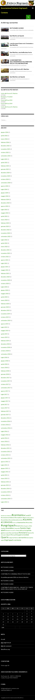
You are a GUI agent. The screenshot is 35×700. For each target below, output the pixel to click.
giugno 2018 (4, 361)
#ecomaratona (5, 517)
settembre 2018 (5, 354)
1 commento (23, 65)
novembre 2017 (5, 381)
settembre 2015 (5, 458)
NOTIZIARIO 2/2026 (7, 570)
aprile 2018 (4, 364)
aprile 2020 (4, 297)
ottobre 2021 (5, 256)
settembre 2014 (5, 498)
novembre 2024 (5, 176)
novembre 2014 (5, 492)
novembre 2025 (5, 149)
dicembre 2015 (5, 448)
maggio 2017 (4, 401)
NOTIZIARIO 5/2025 (7, 584)
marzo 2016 (4, 441)
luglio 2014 (4, 502)
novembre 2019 (5, 314)
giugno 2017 (4, 398)
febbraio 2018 (5, 371)
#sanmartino (21, 522)
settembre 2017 (5, 387)
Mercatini (11, 533)
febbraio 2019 (5, 340)
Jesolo (7, 533)
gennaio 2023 (5, 226)
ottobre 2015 (5, 455)
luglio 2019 (4, 327)
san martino (22, 537)
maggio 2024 (4, 196)
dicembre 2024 (5, 172)
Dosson (8, 530)
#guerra (25, 517)
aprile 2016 (4, 438)
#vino (22, 526)
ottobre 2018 (5, 350)
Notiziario (23, 533)
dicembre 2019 (5, 310)
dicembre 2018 (5, 344)
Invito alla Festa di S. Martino (19, 69)
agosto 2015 (4, 461)
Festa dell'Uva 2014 (6, 100)
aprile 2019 (4, 334)
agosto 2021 (4, 260)
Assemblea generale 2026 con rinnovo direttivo (14, 577)
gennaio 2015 (5, 485)
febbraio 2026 (5, 142)
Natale (16, 533)
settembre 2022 (5, 236)
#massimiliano (4, 520)
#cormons (18, 515)
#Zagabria (26, 526)
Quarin (4, 537)
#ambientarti (4, 515)
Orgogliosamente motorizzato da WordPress (12, 697)
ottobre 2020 (5, 283)
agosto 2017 (4, 391)
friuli (25, 530)
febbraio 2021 (5, 273)
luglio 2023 (4, 209)
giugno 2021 (4, 266)
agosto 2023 (4, 206)
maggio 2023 (4, 213)
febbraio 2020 (5, 303)
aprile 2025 (4, 162)
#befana (9, 515)
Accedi (3, 639)
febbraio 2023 (5, 223)
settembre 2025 (5, 156)
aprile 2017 (4, 404)
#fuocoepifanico (19, 517)
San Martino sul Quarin (17, 77)
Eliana (20, 30)
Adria (30, 526)
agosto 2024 (4, 186)
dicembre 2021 (5, 250)
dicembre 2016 (5, 418)
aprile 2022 (4, 243)
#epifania (12, 517)
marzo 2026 (4, 139)
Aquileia (3, 528)
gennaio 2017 (5, 414)
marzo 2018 (4, 367)
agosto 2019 (4, 324)
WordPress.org (5, 649)
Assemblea (10, 528)
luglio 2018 (4, 357)
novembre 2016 (5, 421)
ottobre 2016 (5, 424)
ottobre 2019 (5, 317)
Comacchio (17, 528)
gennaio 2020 (5, 307)
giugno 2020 (4, 290)
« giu (2, 627)
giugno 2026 (4, 132)
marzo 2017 (4, 408)
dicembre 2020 (5, 277)
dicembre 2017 (5, 377)
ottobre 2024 (5, 179)
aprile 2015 (4, 475)
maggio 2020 (4, 293)
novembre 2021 (5, 253)
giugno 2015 (4, 468)
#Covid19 (27, 515)
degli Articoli (6, 642)
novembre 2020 (5, 280)
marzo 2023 (4, 219)
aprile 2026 (4, 135)
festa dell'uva (20, 530)
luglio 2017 (4, 394)
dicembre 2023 (5, 203)
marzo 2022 (4, 246)
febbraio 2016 (5, 445)
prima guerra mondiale (22, 535)
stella (2, 540)
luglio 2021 (4, 263)
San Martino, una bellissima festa (21, 52)
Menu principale (33, 8)
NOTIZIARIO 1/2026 (7, 580)
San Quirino (30, 537)
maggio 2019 (4, 330)
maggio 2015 (4, 471)
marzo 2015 (4, 478)
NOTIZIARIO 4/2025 (17, 28)
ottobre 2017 (5, 384)
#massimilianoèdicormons (16, 520)
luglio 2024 (4, 189)
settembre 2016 (5, 428)
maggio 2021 (4, 270)
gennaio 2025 (5, 169)
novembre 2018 (5, 347)
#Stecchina (29, 522)
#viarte (18, 526)
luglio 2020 (4, 287)
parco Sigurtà (7, 535)
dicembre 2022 (5, 230)
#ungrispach (8, 525)
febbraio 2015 (5, 482)
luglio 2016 (4, 431)
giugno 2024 (4, 193)
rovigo (10, 537)
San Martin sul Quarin (17, 36)
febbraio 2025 (5, 166)
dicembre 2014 (5, 488)
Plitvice (12, 535)
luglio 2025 (4, 159)
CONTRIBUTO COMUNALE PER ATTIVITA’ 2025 (15, 574)
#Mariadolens (31, 517)
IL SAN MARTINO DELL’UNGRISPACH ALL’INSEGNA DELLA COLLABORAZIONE (21, 61)
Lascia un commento (28, 30)
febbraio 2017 (5, 411)
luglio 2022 (4, 240)
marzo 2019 (4, 337)
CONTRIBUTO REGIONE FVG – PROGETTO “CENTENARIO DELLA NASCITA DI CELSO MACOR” (17, 588)
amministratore (23, 38)
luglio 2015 (4, 465)
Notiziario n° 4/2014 (6, 97)
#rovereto (15, 522)
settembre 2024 (5, 182)
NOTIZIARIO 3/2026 (7, 567)
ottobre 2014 (5, 495)
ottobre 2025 (5, 152)
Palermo (29, 533)
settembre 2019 (5, 320)
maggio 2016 (4, 435)
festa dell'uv (13, 530)
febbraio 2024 (5, 199)
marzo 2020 (4, 300)
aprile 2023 (4, 216)
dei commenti (6, 646)
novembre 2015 (5, 451)
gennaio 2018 (5, 374)
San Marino (15, 537)
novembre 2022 (5, 233)
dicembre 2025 (5, 145)
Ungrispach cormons (12, 540)
